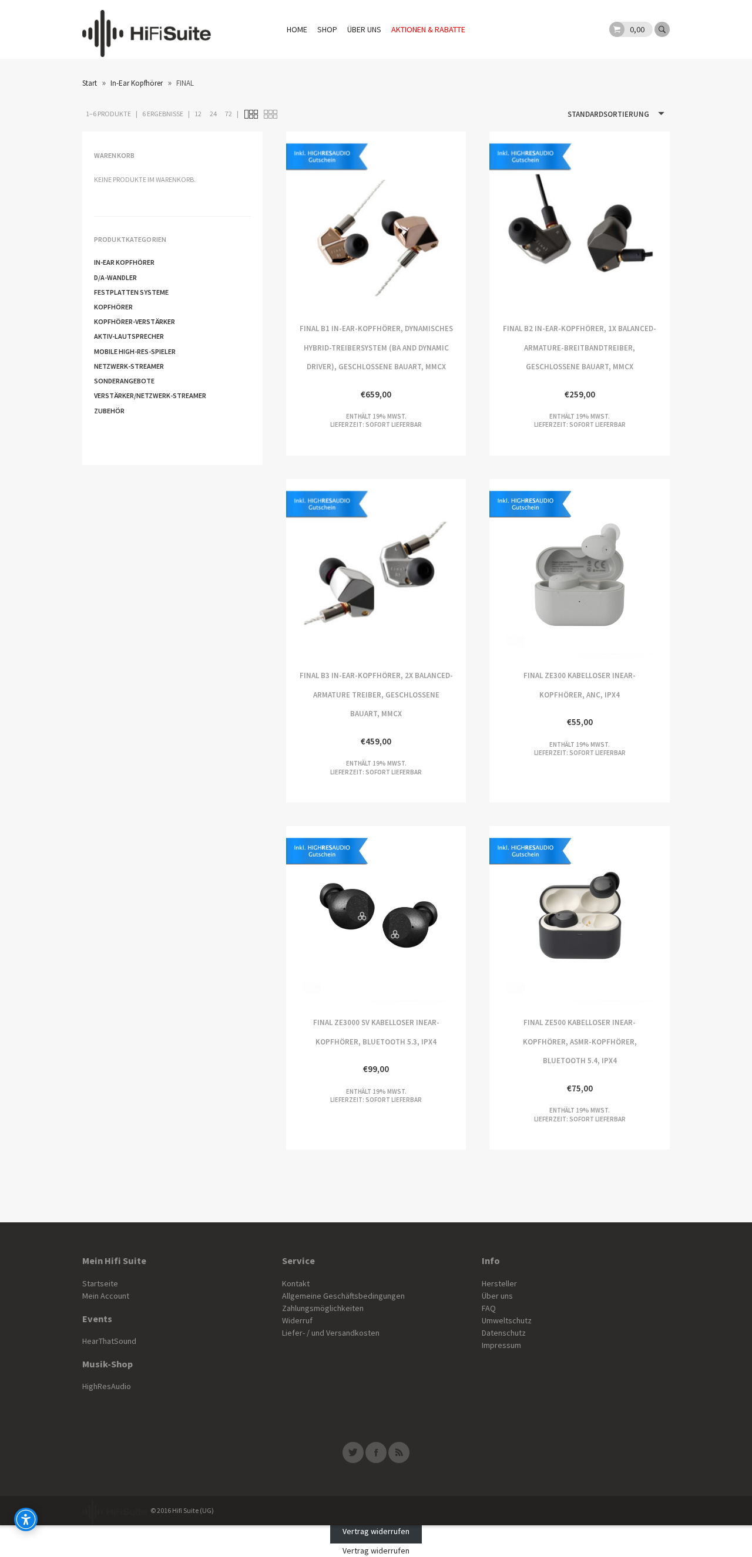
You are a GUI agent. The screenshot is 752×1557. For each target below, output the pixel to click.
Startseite (100, 1283)
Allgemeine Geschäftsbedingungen (343, 1295)
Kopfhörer (113, 306)
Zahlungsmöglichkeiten (323, 1308)
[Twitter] (353, 1452)
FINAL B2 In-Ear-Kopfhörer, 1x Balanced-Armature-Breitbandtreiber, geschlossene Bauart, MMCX (534, 222)
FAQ (489, 1308)
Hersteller (499, 1283)
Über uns (364, 29)
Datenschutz (504, 1332)
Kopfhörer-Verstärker (134, 321)
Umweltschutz (507, 1320)
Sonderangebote (124, 380)
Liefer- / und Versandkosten (331, 1332)
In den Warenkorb (421, 222)
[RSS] (398, 1452)
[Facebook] (376, 1452)
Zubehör (109, 410)
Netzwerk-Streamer (129, 366)
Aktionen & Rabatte (428, 29)
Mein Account (105, 1295)
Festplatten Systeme (131, 292)
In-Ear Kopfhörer (136, 83)
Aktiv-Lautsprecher (129, 336)
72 (228, 113)
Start (89, 83)
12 (198, 113)
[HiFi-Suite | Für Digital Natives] (146, 29)
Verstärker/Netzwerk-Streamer (150, 395)
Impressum (501, 1345)
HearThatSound (109, 1341)
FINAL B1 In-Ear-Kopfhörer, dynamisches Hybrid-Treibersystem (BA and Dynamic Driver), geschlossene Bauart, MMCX (331, 222)
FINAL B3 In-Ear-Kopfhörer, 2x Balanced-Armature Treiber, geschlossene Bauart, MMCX (331, 569)
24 (213, 113)
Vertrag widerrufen (376, 1531)
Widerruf (297, 1320)
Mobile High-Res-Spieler (135, 351)
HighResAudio (106, 1386)
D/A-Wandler (115, 277)
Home (297, 29)
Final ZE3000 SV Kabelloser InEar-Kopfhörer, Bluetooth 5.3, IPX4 (331, 916)
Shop (327, 29)
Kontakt (296, 1283)
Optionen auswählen (534, 569)
